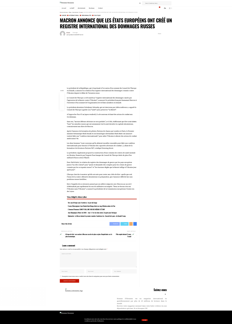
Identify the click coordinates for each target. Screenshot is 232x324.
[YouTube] (136, 3)
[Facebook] (132, 3)
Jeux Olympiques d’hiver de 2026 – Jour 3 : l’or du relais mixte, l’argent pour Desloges (92, 213)
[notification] (162, 8)
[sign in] (156, 8)
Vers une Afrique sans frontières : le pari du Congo (82, 203)
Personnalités (86, 15)
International (74, 15)
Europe (64, 15)
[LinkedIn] (138, 3)
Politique (97, 15)
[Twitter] (134, 3)
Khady (68, 32)
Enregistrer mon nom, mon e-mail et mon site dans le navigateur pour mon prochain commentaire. (90, 276)
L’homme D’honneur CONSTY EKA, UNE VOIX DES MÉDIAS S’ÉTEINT (86, 209)
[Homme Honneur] (67, 3)
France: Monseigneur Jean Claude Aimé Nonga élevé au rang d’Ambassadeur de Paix (91, 206)
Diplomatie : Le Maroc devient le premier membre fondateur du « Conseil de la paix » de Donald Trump (97, 216)
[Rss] (140, 3)
